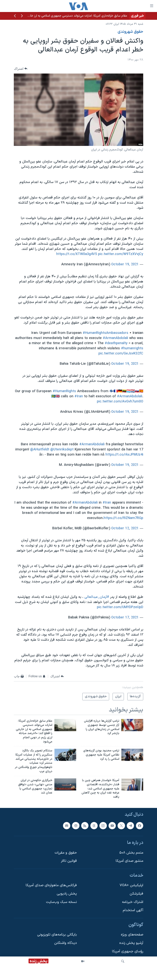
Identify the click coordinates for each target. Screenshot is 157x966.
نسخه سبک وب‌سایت (61, 902)
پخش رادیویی (67, 893)
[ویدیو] (82, 961)
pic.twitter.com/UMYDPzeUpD (120, 607)
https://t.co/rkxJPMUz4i (124, 454)
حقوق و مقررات (66, 852)
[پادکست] (75, 825)
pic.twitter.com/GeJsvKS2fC (120, 353)
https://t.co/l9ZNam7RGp (123, 518)
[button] (21, 16)
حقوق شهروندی (130, 32)
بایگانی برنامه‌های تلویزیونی (57, 934)
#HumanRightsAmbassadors (105, 333)
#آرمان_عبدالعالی (96, 597)
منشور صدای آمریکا (129, 861)
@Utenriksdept (62, 449)
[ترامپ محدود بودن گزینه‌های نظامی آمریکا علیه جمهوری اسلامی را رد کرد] (132, 755)
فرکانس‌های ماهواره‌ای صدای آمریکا (51, 885)
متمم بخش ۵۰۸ (131, 852)
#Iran (78, 396)
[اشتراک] (66, 825)
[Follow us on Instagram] (103, 825)
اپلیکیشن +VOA (131, 885)
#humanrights (132, 348)
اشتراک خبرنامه (132, 902)
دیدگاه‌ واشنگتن (65, 943)
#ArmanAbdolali (115, 338)
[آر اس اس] (84, 825)
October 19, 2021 (125, 264)
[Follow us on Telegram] (130, 825)
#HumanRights (64, 391)
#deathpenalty (116, 343)
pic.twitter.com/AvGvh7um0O (120, 401)
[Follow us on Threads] (94, 825)
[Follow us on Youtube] (112, 825)
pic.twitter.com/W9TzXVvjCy (120, 254)
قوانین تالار (69, 861)
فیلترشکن (136, 893)
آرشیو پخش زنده (131, 943)
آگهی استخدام (133, 910)
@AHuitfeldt (39, 449)
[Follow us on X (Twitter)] (121, 825)
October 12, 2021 (125, 528)
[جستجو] (122, 961)
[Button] (20, 68)
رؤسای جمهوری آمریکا (127, 951)
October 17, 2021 (125, 617)
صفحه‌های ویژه (132, 934)
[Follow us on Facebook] (139, 825)
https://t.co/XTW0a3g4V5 (76, 254)
